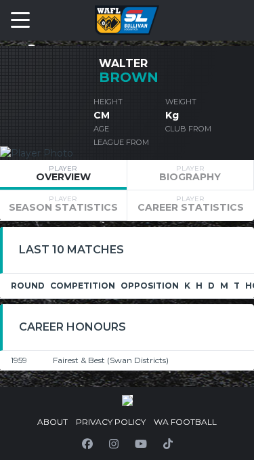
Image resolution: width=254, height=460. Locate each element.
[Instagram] (114, 443)
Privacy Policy (111, 422)
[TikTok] (168, 443)
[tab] (63, 175)
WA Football (185, 422)
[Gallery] (127, 400)
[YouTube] (141, 443)
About (52, 422)
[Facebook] (87, 443)
